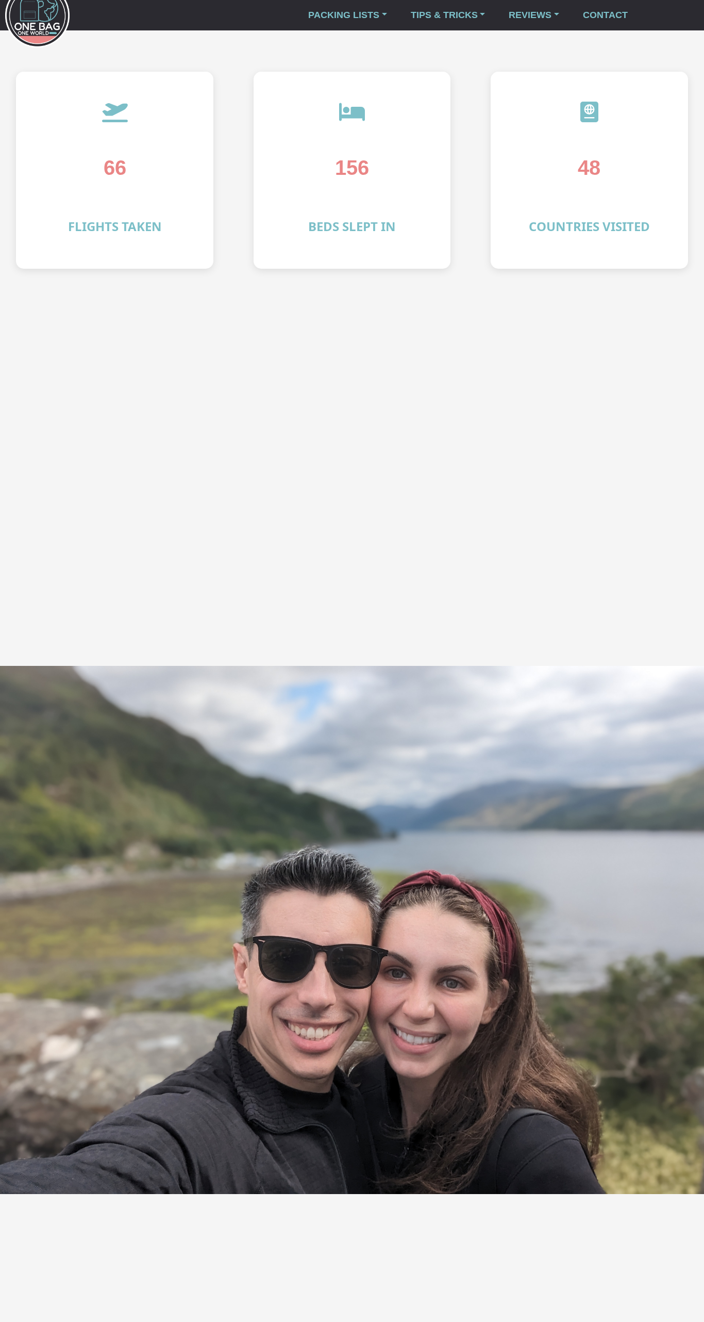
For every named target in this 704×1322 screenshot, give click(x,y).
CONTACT (605, 15)
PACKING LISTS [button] (343, 15)
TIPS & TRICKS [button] (444, 15)
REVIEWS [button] (530, 15)
